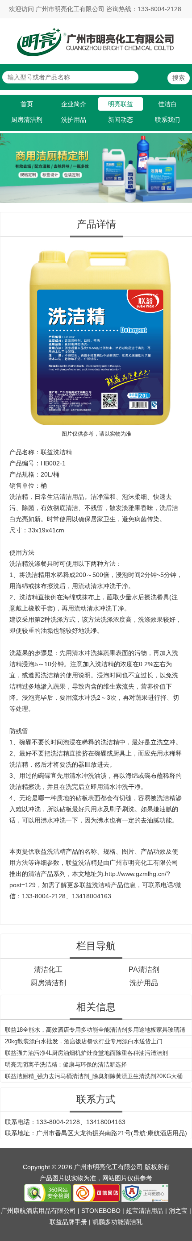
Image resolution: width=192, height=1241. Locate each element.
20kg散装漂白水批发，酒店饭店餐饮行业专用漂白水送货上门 (84, 1041)
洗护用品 (73, 119)
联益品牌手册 (68, 1221)
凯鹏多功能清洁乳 (117, 1221)
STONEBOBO (101, 1210)
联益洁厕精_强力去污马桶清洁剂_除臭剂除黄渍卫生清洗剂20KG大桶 (94, 1076)
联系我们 (167, 119)
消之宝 (178, 1210)
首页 (27, 104)
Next (183, 163)
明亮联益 (120, 104)
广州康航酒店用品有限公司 (38, 1210)
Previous (8, 163)
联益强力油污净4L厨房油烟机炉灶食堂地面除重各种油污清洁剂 (86, 1053)
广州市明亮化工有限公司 (143, 862)
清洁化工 (48, 969)
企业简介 (73, 104)
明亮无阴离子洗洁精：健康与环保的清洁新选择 (66, 1064)
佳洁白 (167, 104)
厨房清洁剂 (26, 119)
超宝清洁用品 (144, 1210)
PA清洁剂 (144, 969)
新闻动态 (120, 119)
